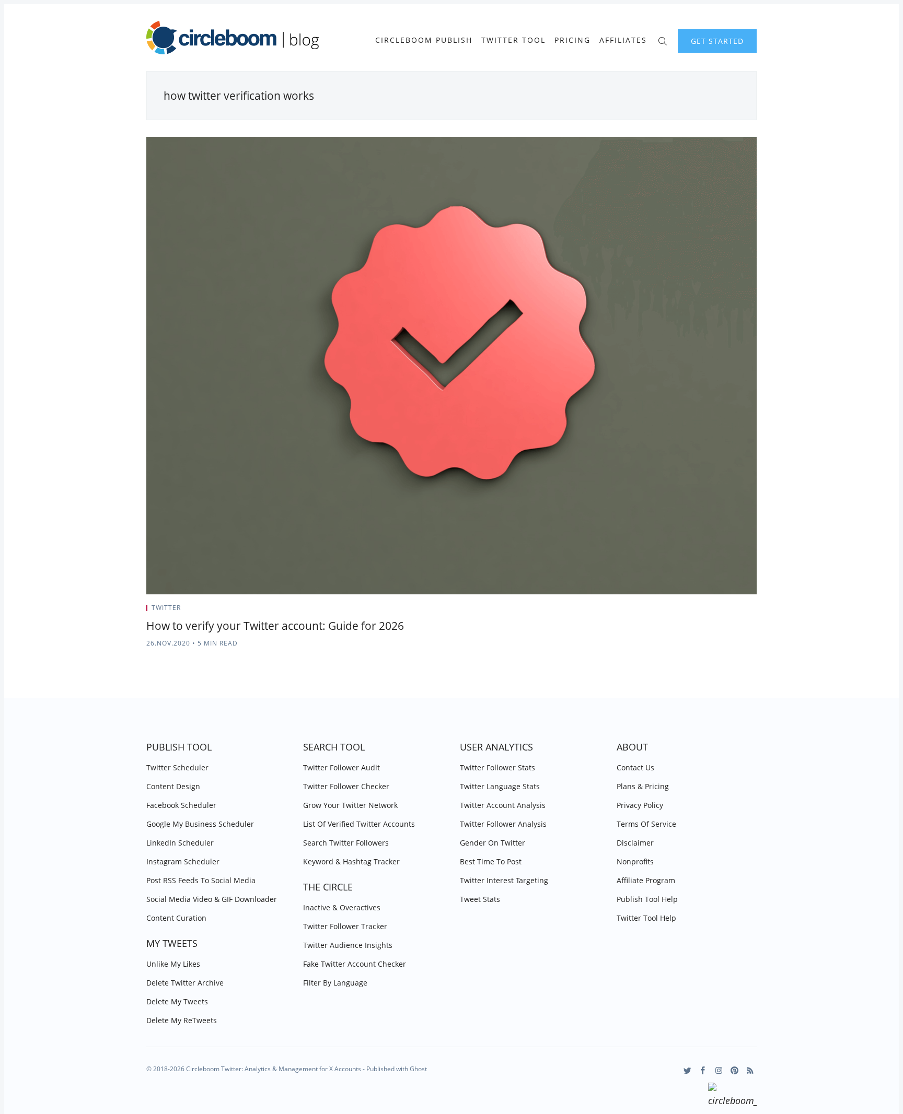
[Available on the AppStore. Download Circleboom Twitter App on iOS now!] (732, 1096)
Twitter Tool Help (646, 918)
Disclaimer (635, 843)
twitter (166, 607)
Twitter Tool (513, 40)
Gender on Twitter (492, 843)
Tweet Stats (480, 899)
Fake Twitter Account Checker (354, 964)
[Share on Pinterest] (753, 611)
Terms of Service (646, 824)
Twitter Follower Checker (346, 786)
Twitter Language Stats (500, 786)
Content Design (173, 786)
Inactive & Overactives (341, 907)
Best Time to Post (491, 861)
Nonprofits (635, 861)
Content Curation (176, 918)
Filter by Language (335, 983)
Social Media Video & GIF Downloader (211, 899)
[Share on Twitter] (715, 611)
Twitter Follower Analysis (503, 824)
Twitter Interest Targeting (504, 880)
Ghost (418, 1068)
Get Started (717, 41)
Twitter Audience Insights (347, 945)
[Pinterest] (734, 1070)
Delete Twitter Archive (185, 983)
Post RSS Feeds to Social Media (201, 880)
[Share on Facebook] (728, 611)
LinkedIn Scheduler (180, 843)
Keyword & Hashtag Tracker (351, 861)
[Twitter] (687, 1070)
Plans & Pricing (643, 786)
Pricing (572, 40)
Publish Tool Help (647, 899)
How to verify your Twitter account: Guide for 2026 (275, 625)
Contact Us (635, 767)
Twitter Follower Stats (497, 767)
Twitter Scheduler (177, 767)
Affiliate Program (646, 880)
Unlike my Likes (173, 964)
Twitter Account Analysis (503, 805)
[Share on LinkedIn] (741, 611)
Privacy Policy (640, 805)
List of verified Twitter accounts (359, 824)
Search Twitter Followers (346, 843)
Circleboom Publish (423, 40)
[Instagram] (718, 1070)
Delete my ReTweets (181, 1020)
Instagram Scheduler (182, 861)
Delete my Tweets (177, 1001)
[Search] (662, 40)
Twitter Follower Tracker (345, 926)
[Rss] (750, 1070)
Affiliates (623, 40)
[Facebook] (703, 1070)
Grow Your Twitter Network (350, 805)
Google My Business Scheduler (200, 824)
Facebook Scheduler (181, 805)
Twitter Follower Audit (341, 767)
